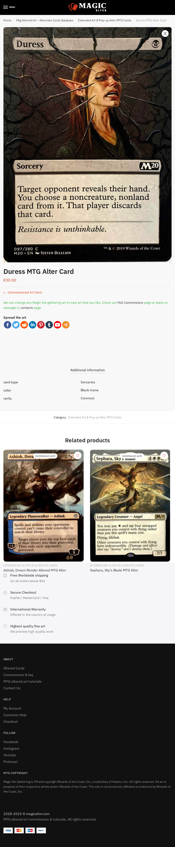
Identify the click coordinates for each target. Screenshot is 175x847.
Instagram (11, 748)
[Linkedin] (32, 325)
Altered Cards (14, 668)
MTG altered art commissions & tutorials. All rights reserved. (49, 819)
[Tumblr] (49, 325)
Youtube (9, 755)
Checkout (10, 721)
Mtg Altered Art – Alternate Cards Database (44, 20)
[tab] (87, 366)
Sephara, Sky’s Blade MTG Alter (114, 570)
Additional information (87, 370)
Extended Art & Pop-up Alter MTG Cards (104, 20)
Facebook (10, 742)
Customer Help (14, 715)
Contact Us (11, 688)
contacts (26, 308)
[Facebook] (7, 325)
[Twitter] (16, 325)
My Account (12, 708)
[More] (66, 325)
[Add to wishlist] (78, 455)
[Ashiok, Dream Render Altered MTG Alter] (43, 506)
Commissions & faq (18, 675)
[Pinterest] (41, 325)
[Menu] (5, 7)
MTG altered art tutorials (22, 681)
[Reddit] (24, 325)
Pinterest (10, 761)
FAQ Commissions (130, 303)
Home (7, 20)
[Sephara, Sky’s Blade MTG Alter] (130, 506)
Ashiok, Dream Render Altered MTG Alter (34, 570)
